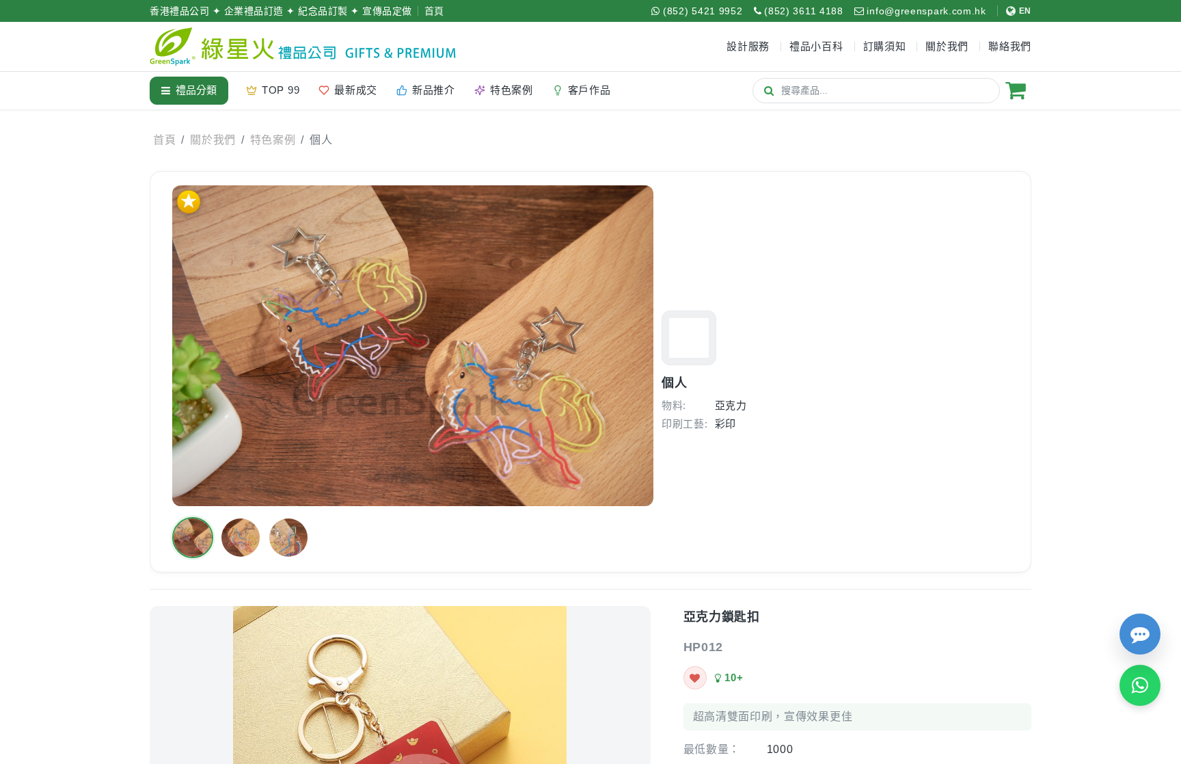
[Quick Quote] (1139, 634)
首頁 (434, 11)
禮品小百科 (816, 46)
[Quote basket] (1015, 90)
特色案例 (273, 140)
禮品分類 (196, 90)
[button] (193, 537)
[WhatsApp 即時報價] (1139, 685)
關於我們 (213, 140)
